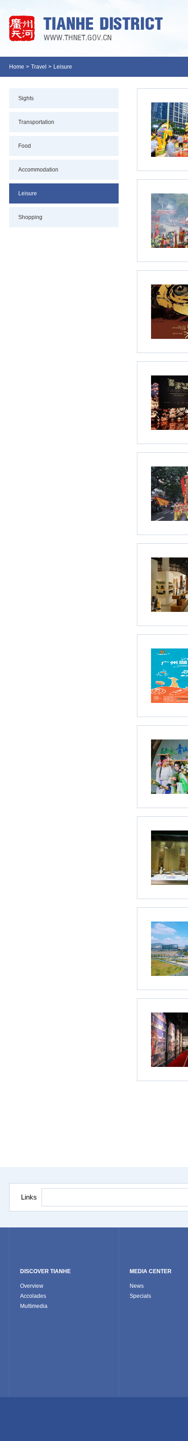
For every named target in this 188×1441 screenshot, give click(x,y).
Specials (140, 1296)
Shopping (30, 217)
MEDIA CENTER (151, 1271)
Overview (31, 1286)
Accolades (33, 1296)
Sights (26, 98)
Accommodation (38, 169)
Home (16, 67)
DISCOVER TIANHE (45, 1271)
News (137, 1286)
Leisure (62, 67)
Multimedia (33, 1306)
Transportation (36, 122)
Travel (39, 67)
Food (24, 146)
